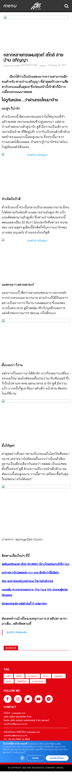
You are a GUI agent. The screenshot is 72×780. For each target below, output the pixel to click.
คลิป (8, 676)
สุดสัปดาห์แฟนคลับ (16, 632)
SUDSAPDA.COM (29, 65)
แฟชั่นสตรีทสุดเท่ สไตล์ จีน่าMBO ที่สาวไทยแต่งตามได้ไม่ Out (35, 564)
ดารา (46, 676)
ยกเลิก (35, 758)
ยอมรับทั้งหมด (57, 758)
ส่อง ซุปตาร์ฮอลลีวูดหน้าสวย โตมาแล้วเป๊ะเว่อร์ (27, 581)
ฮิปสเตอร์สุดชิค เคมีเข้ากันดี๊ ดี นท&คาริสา (24, 604)
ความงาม (32, 676)
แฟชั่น (19, 676)
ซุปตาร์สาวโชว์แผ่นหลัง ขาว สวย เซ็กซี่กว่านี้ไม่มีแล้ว (30, 573)
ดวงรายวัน (37, 681)
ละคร (8, 681)
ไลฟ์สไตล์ (21, 681)
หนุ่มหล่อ (59, 676)
